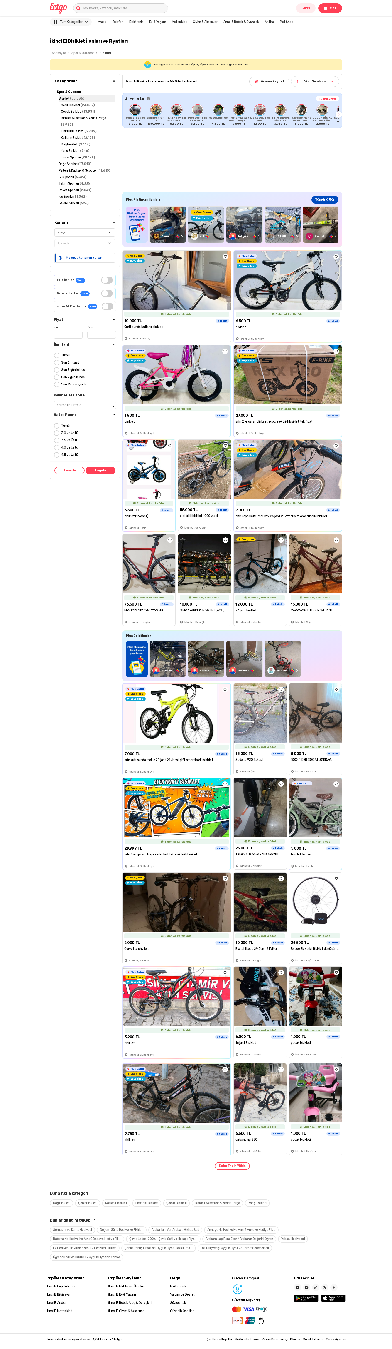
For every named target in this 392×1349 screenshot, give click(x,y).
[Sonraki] (339, 114)
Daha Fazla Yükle (232, 1166)
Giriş (305, 8)
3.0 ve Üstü (69, 433)
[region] (232, 114)
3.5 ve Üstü (69, 440)
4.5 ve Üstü (69, 455)
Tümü (65, 355)
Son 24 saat (70, 362)
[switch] (107, 280)
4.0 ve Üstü (69, 447)
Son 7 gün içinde (73, 377)
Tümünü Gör (327, 98)
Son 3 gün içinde (73, 370)
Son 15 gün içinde (73, 384)
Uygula (100, 470)
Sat (333, 8)
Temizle (69, 470)
